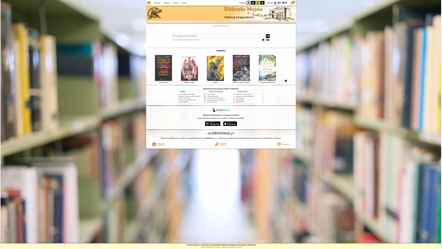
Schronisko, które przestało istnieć (245, 96)
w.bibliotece (210, 138)
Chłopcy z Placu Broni (185, 98)
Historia (167, 3)
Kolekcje (196, 39)
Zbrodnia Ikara (240, 101)
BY (262, 3)
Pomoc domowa (240, 98)
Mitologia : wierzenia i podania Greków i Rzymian (192, 96)
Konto (184, 3)
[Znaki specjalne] (268, 39)
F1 (279, 3)
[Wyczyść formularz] (263, 39)
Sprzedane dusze (212, 101)
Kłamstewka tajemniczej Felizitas (216, 100)
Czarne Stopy (239, 100)
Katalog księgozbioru (221, 26)
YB (258, 3)
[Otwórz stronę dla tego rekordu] (164, 68)
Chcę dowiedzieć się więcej (210, 247)
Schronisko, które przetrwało (243, 94)
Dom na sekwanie (183, 101)
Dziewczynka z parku (213, 96)
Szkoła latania (211, 94)
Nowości (157, 3)
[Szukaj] (268, 36)
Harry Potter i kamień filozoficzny (187, 100)
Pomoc (175, 3)
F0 (275, 3)
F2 (285, 3)
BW (253, 3)
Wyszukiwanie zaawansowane (182, 39)
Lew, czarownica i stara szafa (186, 94)
